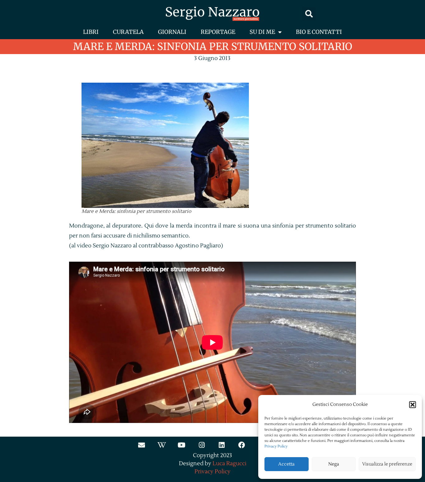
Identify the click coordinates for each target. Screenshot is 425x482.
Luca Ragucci (229, 463)
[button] (412, 405)
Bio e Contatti (319, 31)
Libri (91, 31)
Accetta (286, 464)
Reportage (218, 31)
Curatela (128, 31)
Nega (333, 464)
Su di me (262, 31)
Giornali (172, 31)
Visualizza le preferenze (387, 464)
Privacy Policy (275, 446)
